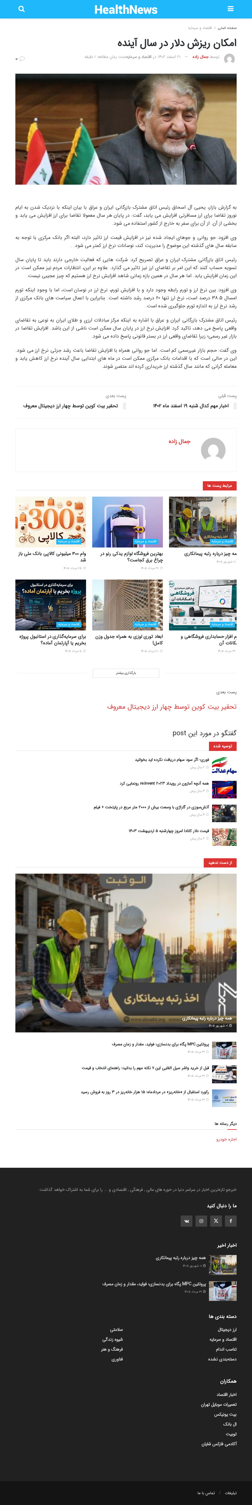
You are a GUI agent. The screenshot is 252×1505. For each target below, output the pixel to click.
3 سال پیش (198, 791)
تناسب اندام (226, 1349)
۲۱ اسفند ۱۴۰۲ (169, 57)
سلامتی (116, 1329)
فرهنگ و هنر (112, 1349)
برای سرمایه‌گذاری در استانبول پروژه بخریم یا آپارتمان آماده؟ (52, 640)
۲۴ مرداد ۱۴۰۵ (227, 651)
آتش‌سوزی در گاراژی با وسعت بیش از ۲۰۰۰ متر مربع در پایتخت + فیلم (151, 807)
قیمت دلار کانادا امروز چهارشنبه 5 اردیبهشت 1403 (169, 831)
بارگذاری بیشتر (126, 673)
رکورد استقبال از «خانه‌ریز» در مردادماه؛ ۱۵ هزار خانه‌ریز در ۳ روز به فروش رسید (145, 1092)
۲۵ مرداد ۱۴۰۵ (73, 568)
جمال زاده (201, 57)
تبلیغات (231, 1493)
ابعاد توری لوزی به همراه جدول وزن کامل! (129, 640)
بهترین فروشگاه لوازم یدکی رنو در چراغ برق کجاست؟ (131, 557)
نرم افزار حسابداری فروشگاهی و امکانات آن (210, 640)
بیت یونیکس (225, 1414)
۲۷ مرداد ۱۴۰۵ (150, 568)
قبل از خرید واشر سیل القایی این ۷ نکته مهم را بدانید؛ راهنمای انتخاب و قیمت (145, 1068)
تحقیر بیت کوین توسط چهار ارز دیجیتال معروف (172, 707)
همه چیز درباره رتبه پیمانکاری (212, 553)
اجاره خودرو (226, 1139)
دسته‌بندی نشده (222, 1359)
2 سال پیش (198, 767)
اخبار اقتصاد (227, 1394)
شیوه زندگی (112, 1339)
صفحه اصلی (227, 28)
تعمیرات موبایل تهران (219, 1404)
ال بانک (230, 1424)
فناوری (117, 1359)
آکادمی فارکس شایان (219, 1444)
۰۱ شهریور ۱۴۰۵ (226, 562)
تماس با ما (206, 1493)
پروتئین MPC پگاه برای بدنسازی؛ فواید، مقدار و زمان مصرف (160, 1044)
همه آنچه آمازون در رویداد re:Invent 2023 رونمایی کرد (164, 783)
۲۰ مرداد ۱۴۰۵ (150, 651)
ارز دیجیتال (227, 1329)
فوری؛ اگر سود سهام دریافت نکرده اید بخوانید (172, 760)
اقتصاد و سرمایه (200, 28)
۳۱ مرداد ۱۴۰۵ (197, 1052)
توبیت (231, 1434)
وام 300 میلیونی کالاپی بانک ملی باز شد (52, 557)
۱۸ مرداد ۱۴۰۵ (74, 651)
